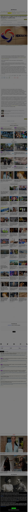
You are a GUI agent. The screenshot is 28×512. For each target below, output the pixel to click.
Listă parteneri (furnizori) (3, 506)
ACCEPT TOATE (14, 508)
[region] (13, 502)
